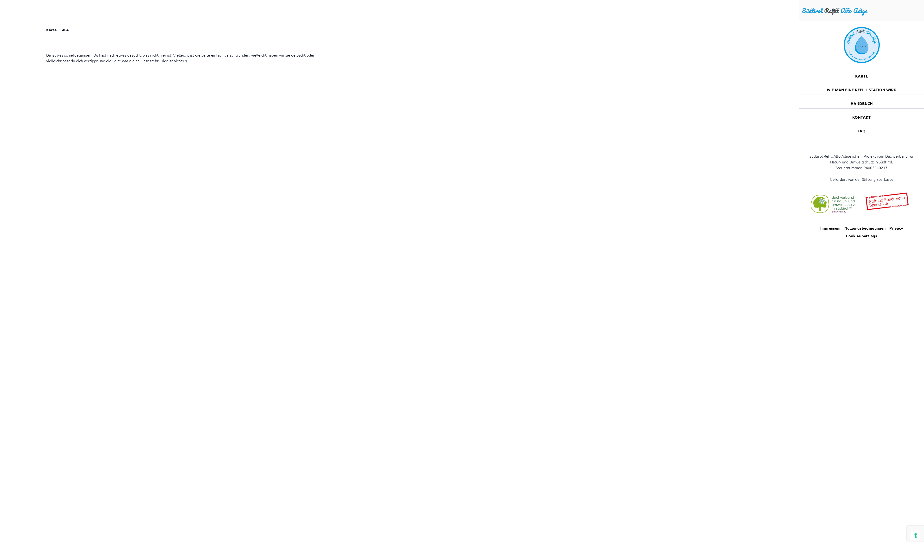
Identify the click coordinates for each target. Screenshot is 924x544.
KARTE (861, 75)
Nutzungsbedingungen (865, 228)
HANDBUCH (862, 103)
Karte (51, 29)
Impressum (830, 228)
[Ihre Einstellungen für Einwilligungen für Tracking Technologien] (915, 535)
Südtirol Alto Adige (834, 10)
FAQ (862, 130)
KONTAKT (861, 117)
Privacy (896, 228)
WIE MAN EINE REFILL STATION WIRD (862, 89)
